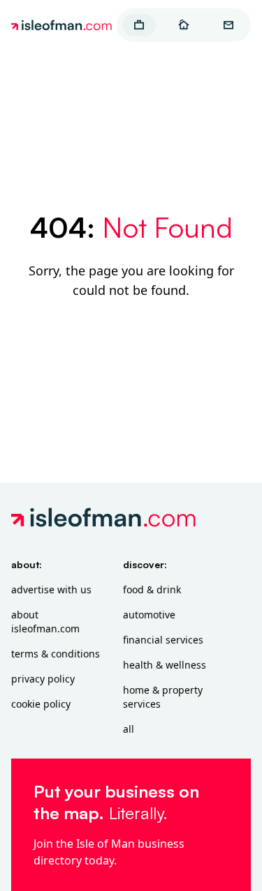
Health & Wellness (164, 664)
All (128, 729)
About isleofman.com (45, 621)
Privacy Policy (43, 678)
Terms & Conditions (55, 653)
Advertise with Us (51, 589)
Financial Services (163, 639)
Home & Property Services (163, 696)
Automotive (149, 614)
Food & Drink (152, 589)
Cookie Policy (41, 703)
